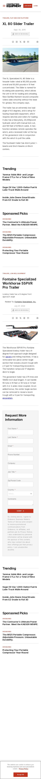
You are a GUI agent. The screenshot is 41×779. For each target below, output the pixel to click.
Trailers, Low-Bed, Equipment (14, 273)
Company (11, 463)
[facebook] (13, 42)
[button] (4, 5)
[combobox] (20, 493)
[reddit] (24, 42)
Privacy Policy (23, 769)
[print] (37, 42)
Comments (12, 499)
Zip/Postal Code (14, 480)
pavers (9, 357)
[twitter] (20, 42)
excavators (7, 398)
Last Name (13, 437)
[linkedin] (17, 42)
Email (10, 446)
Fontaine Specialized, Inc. (25, 302)
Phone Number (14, 454)
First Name (13, 429)
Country (12, 490)
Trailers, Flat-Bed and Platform (15, 18)
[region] (20, 770)
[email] (28, 42)
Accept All (20, 774)
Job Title (12, 472)
